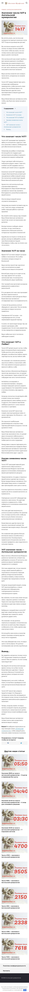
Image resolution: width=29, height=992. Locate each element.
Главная (4, 9)
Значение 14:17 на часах (13, 115)
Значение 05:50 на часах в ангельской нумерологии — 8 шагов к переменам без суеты (14, 775)
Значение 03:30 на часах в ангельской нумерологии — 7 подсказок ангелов (12, 829)
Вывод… (9, 129)
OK (25, 990)
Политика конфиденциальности (14, 966)
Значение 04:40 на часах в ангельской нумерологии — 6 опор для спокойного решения (14, 802)
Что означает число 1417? (14, 112)
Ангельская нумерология (14, 9)
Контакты (6, 971)
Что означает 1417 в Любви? (15, 117)
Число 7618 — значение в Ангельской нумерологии (11, 958)
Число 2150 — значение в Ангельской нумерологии (11, 907)
